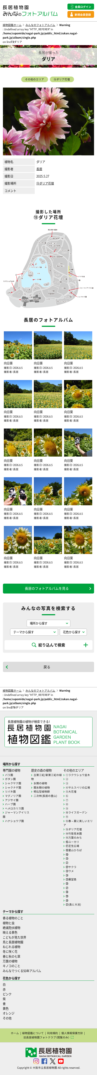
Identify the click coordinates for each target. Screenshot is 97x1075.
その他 (7, 1018)
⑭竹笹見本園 (74, 833)
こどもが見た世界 (14, 937)
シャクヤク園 (13, 783)
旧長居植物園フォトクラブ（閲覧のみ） (46, 1037)
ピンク (7, 994)
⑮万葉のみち (74, 837)
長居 (39, 169)
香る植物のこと (13, 918)
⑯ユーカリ (72, 842)
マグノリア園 (13, 796)
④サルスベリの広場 (78, 787)
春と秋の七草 (11, 956)
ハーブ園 (10, 804)
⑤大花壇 (71, 791)
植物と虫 (8, 923)
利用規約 (52, 1033)
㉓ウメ (70, 871)
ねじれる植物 (11, 947)
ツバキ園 (10, 791)
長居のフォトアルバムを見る (47, 588)
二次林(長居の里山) (45, 796)
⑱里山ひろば (74, 850)
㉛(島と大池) (73, 904)
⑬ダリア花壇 (62, 79)
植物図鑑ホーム (12, 25)
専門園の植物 (11, 770)
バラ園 (9, 775)
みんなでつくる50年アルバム (22, 971)
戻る (47, 666)
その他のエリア (34, 79)
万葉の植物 (10, 961)
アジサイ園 (11, 800)
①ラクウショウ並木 (78, 775)
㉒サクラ (71, 867)
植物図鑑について (33, 1033)
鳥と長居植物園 (13, 942)
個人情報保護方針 (72, 1033)
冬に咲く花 (10, 951)
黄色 (6, 1008)
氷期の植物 (40, 783)
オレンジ (8, 1013)
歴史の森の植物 (41, 770)
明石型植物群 (42, 791)
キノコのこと (11, 966)
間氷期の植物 (42, 787)
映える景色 (10, 932)
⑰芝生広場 (72, 846)
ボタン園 (10, 779)
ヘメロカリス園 (14, 808)
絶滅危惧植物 (11, 928)
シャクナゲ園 (13, 787)
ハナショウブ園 (14, 821)
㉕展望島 (71, 879)
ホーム (15, 1033)
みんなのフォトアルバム (40, 25)
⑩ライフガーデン (76, 812)
